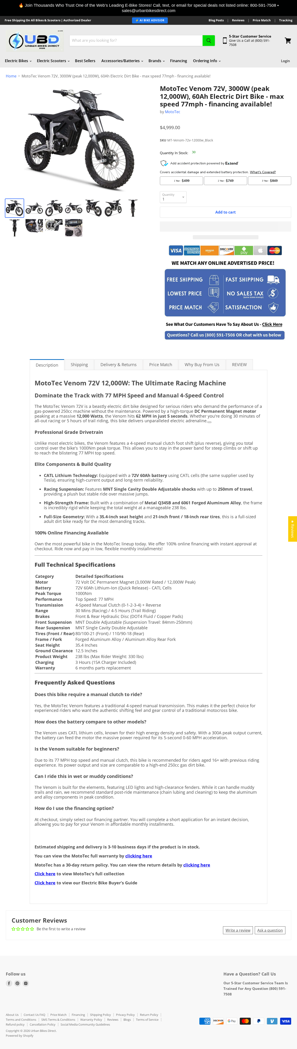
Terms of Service (147, 1019)
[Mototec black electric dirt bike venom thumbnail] (14, 208)
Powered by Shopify (19, 1035)
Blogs (127, 1019)
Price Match (262, 20)
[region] (148, 8)
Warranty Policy (91, 1019)
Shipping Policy (100, 1015)
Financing (178, 60)
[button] (225, 226)
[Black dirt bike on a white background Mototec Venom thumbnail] (93, 208)
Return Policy (149, 1015)
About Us (12, 1015)
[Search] (209, 40)
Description (47, 365)
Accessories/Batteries (121, 60)
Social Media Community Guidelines (85, 1024)
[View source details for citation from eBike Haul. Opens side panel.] (209, 422)
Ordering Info (205, 60)
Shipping (79, 364)
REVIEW (239, 364)
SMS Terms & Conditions (58, 1019)
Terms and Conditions (21, 1019)
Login (285, 60)
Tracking (285, 20)
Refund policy (15, 1024)
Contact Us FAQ (34, 1015)
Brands (155, 60)
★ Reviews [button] (292, 529)
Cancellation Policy (42, 1024)
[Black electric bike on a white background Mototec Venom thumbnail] (74, 208)
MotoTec (172, 111)
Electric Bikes (17, 60)
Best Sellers (85, 60)
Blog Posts (216, 20)
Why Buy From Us (202, 364)
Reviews (238, 20)
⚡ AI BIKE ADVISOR (150, 20)
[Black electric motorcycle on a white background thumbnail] (34, 208)
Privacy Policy (125, 1015)
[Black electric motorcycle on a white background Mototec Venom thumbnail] (54, 208)
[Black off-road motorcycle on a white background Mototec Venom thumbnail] (14, 228)
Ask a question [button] (270, 930)
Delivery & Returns (118, 364)
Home (11, 76)
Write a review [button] (238, 930)
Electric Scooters (52, 60)
